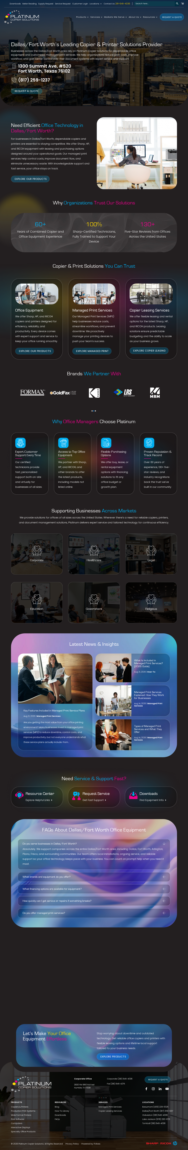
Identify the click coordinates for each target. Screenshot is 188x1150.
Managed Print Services (49, 716)
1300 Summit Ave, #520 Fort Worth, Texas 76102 (44, 68)
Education (36, 609)
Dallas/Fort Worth (150, 1111)
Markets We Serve (114, 17)
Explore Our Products (31, 179)
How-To (151, 671)
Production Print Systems (23, 1111)
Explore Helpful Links (38, 800)
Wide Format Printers (21, 1115)
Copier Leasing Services (110, 1111)
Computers (16, 1123)
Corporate (37, 560)
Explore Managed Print (92, 351)
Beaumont (147, 1106)
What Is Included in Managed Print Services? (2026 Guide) (148, 663)
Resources (149, 17)
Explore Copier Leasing (149, 350)
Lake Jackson (149, 1119)
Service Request (63, 4)
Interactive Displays (20, 1127)
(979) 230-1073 (163, 1119)
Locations (94, 4)
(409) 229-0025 (160, 1106)
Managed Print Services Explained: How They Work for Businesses (149, 695)
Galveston (147, 1115)
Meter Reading (29, 4)
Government (94, 609)
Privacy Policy (72, 1143)
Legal (151, 560)
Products (81, 17)
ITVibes (97, 1143)
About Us (134, 17)
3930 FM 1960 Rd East (84, 1084)
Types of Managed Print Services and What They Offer (148, 729)
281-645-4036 (122, 3)
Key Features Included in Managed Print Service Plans (54, 710)
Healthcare (94, 560)
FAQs (57, 1119)
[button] (92, 410)
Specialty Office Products (23, 1131)
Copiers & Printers (19, 1106)
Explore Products (113, 1056)
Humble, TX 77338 (82, 1087)
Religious (151, 609)
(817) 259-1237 (34, 80)
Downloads (15, 4)
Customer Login (80, 4)
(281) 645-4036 (125, 1078)
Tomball (146, 1123)
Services (95, 17)
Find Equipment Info (152, 800)
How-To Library (62, 1111)
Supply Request (45, 4)
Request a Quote (172, 17)
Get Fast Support (93, 800)
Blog (57, 1106)
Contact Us (109, 4)
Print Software (17, 1119)
